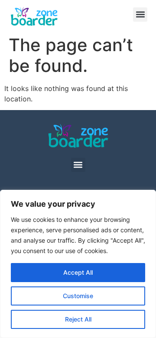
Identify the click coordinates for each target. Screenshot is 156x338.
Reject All (78, 319)
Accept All (78, 272)
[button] (140, 14)
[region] (78, 264)
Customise (78, 295)
